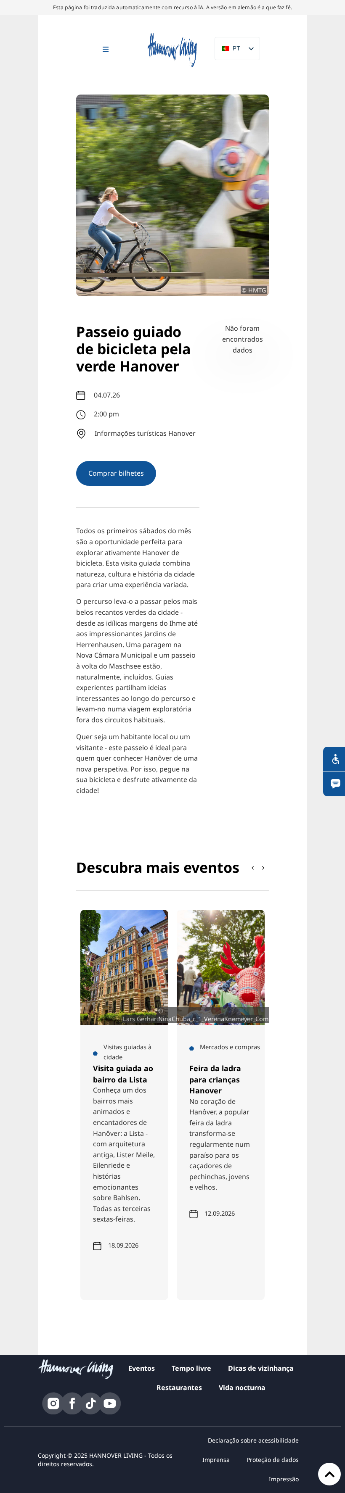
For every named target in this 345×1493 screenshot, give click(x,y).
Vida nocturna (242, 1387)
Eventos (141, 1368)
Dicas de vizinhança (261, 1368)
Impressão (284, 1479)
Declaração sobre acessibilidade (253, 1440)
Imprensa (216, 1460)
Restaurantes (179, 1387)
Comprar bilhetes (116, 473)
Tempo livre (191, 1368)
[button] (263, 867)
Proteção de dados (273, 1460)
